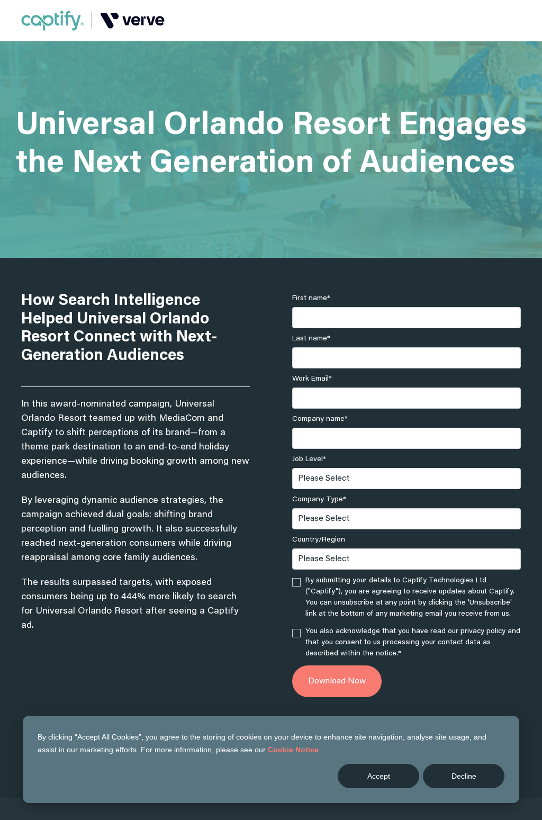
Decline (463, 776)
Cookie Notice (293, 749)
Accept (378, 776)
